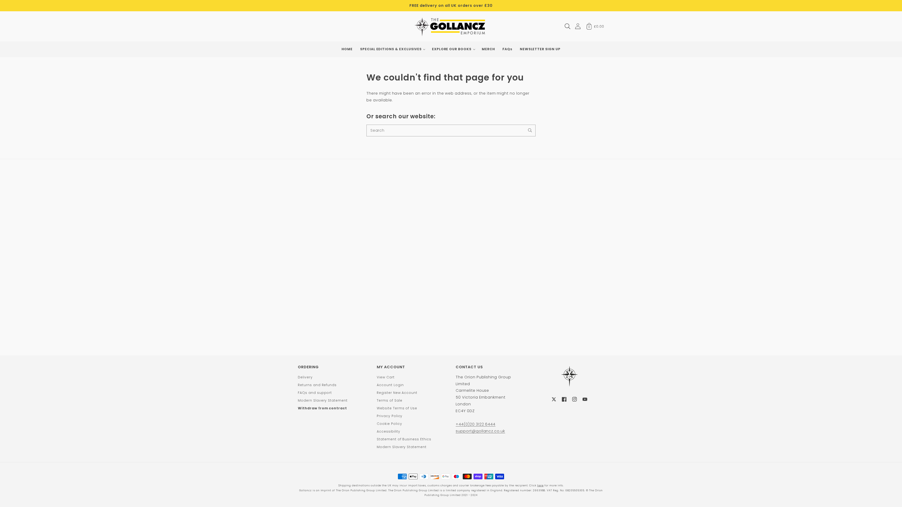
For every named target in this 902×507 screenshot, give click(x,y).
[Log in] (578, 26)
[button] (567, 26)
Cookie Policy (389, 423)
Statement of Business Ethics (404, 439)
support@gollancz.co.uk (480, 431)
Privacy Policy (389, 416)
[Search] (530, 130)
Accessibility (388, 431)
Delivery (305, 377)
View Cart (386, 377)
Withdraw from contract (322, 408)
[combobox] (451, 130)
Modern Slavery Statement (323, 400)
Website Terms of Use (397, 408)
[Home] (451, 26)
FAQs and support (315, 392)
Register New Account (397, 392)
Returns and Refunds (317, 385)
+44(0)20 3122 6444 (475, 424)
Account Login (390, 385)
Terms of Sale (389, 400)
